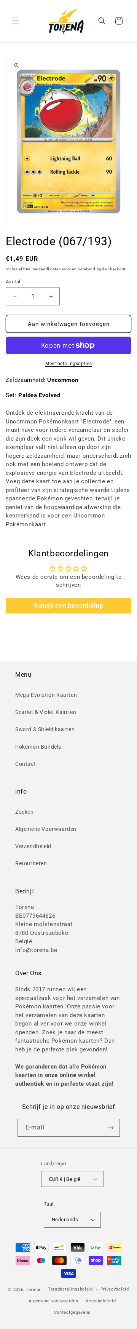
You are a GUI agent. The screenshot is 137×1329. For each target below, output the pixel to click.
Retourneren (31, 863)
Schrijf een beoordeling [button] (68, 605)
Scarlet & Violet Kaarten (45, 712)
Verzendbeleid (33, 846)
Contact (25, 764)
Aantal (13, 281)
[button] (15, 21)
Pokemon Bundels (38, 747)
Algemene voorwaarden (53, 1301)
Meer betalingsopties (68, 363)
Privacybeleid (114, 1289)
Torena (33, 1289)
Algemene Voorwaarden (45, 829)
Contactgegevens (72, 1312)
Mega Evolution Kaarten (46, 695)
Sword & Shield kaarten (45, 729)
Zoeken (24, 812)
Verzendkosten (47, 269)
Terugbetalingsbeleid (70, 1289)
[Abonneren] (111, 1128)
